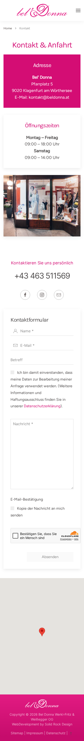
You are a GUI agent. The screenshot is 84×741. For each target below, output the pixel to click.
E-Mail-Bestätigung (26, 499)
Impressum (34, 733)
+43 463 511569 (42, 275)
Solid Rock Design (58, 724)
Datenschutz (56, 733)
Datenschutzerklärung (42, 406)
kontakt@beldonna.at (49, 97)
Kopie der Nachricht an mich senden (37, 511)
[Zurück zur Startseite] (42, 10)
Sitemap (17, 733)
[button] (78, 10)
